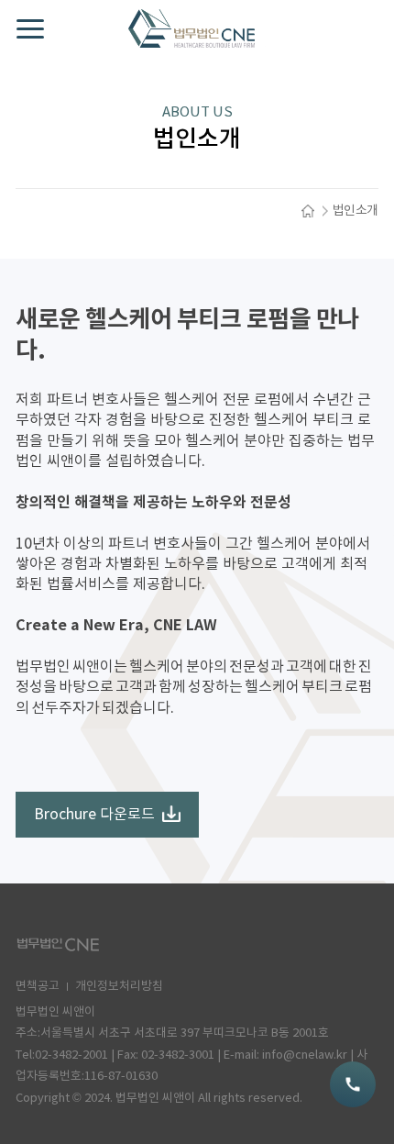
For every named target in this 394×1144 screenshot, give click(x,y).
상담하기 (353, 1084)
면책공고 (38, 987)
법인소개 (355, 211)
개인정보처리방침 (119, 987)
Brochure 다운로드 (94, 814)
